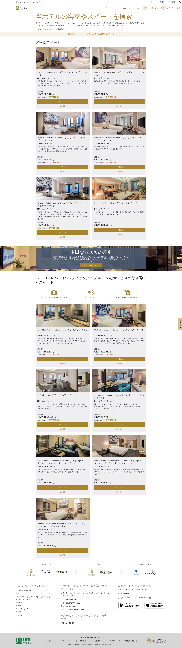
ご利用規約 (98, 641)
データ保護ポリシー (82, 641)
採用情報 (19, 615)
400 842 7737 (71, 603)
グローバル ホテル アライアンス (92, 637)
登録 (130, 8)
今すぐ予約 (62, 101)
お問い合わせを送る (68, 623)
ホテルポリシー (48, 29)
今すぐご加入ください (91, 265)
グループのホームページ (24, 590)
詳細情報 (63, 106)
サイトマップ (65, 641)
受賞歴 (18, 612)
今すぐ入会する (123, 593)
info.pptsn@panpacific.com (73, 609)
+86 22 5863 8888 (69, 600)
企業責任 (19, 602)
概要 (17, 594)
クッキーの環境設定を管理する (128, 641)
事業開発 (19, 605)
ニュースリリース (22, 609)
